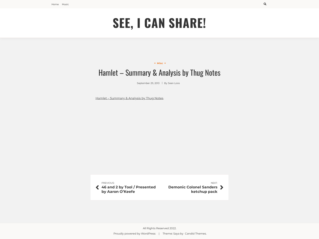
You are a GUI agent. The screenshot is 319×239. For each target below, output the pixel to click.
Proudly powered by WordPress (134, 233)
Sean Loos (174, 83)
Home (55, 4)
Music (65, 4)
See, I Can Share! (159, 22)
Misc (160, 63)
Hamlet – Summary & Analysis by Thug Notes (129, 98)
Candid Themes (195, 233)
